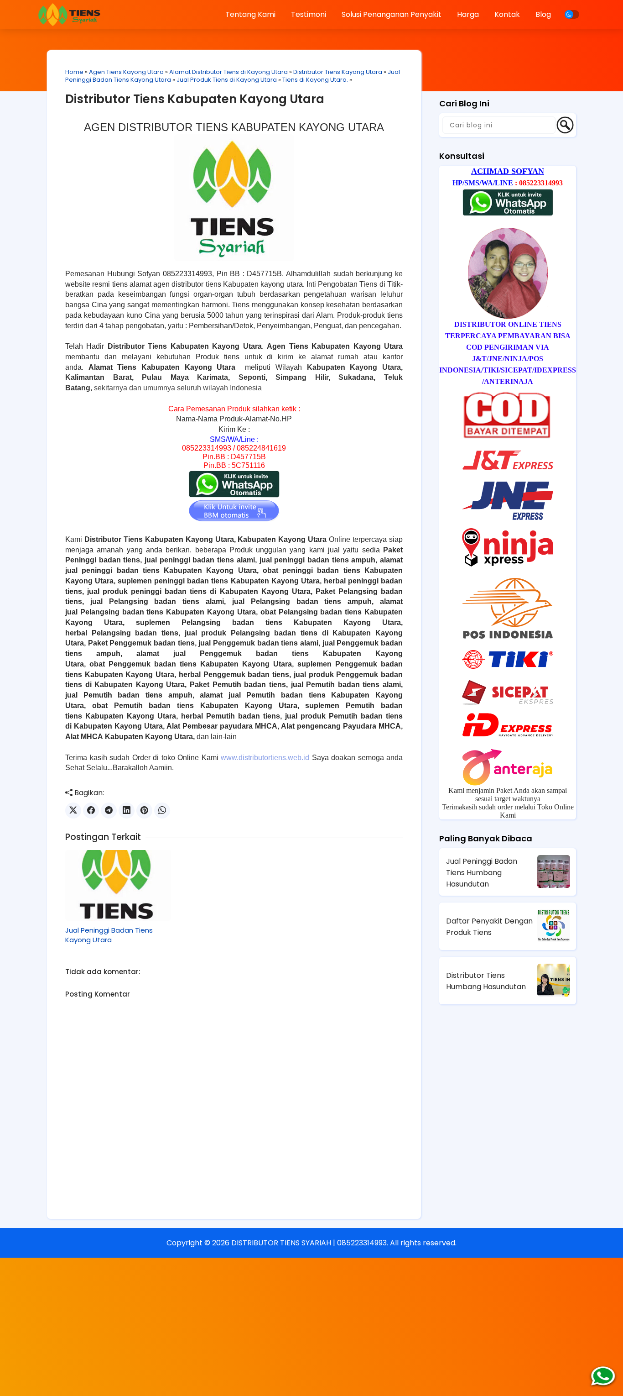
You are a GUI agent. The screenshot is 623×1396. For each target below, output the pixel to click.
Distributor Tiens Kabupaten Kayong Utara (194, 99)
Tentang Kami (250, 14)
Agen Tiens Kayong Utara (126, 72)
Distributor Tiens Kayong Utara (337, 72)
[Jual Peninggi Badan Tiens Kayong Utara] (118, 885)
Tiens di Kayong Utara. (315, 79)
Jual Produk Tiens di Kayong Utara (227, 79)
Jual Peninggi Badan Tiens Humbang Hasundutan (481, 872)
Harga (468, 14)
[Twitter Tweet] (73, 811)
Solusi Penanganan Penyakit (391, 14)
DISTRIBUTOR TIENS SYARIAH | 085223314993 (309, 1243)
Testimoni (308, 14)
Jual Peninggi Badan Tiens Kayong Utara (109, 935)
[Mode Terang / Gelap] (572, 14)
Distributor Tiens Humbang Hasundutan (486, 981)
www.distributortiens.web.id (265, 757)
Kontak (507, 14)
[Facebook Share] (91, 811)
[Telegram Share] (109, 811)
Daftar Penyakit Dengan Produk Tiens (489, 927)
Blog (543, 14)
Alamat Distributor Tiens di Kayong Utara (228, 72)
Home (74, 72)
